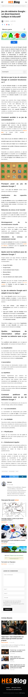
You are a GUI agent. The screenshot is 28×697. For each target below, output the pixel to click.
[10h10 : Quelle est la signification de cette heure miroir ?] (5, 658)
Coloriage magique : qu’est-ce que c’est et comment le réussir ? (12, 519)
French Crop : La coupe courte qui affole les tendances (17, 650)
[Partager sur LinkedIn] (9, 25)
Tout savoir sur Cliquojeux (8, 562)
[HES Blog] (14, 2)
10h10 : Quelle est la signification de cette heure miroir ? (17, 658)
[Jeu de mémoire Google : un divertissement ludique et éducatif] (14, 36)
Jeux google (11, 471)
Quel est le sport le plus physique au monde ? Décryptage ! (13, 540)
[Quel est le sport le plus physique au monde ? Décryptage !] (14, 531)
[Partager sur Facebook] (2, 25)
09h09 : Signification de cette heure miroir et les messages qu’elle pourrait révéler (17, 666)
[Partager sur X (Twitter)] (5, 25)
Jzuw (17, 471)
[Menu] (2, 2)
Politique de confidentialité (14, 689)
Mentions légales (16, 687)
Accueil (3, 5)
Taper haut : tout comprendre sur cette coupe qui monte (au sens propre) (12, 638)
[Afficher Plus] (11, 25)
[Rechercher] (26, 2)
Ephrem (7, 21)
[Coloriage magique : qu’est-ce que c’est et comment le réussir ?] (14, 510)
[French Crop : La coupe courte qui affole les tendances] (5, 651)
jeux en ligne (4, 471)
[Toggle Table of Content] (23, 72)
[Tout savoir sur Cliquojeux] (14, 553)
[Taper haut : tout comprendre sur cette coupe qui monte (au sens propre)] (14, 628)
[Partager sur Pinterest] (7, 25)
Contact (8, 687)
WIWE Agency (22, 693)
